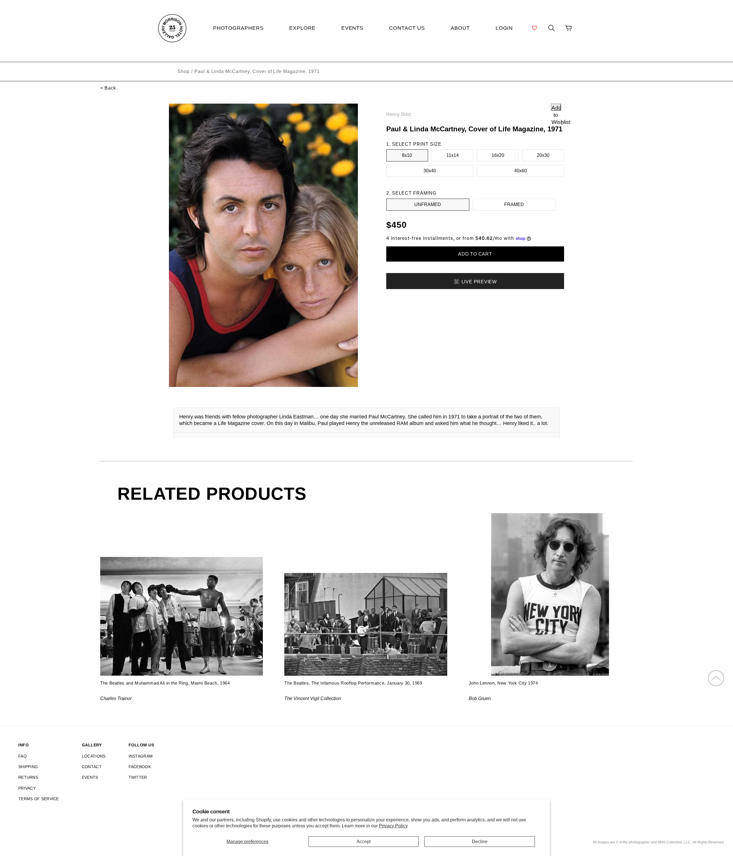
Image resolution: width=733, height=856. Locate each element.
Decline (480, 841)
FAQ (22, 756)
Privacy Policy (393, 825)
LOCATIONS (94, 756)
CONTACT (92, 766)
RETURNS (28, 777)
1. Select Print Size (414, 144)
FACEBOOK (140, 766)
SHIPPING (28, 766)
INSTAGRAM (141, 756)
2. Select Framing (411, 193)
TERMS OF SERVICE (38, 798)
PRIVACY (27, 788)
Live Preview (479, 281)
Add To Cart (475, 254)
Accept (363, 841)
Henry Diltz (398, 114)
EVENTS (90, 777)
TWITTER (138, 777)
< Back (108, 88)
